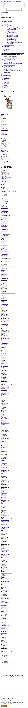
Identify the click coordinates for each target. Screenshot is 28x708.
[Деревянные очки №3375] (5, 226)
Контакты (6, 49)
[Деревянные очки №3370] (2, 340)
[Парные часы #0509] (5, 363)
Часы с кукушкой (11, 40)
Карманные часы (11, 32)
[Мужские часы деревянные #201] (5, 602)
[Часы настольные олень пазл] (5, 130)
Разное (2, 190)
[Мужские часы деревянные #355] (5, 420)
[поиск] (1, 14)
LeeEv (5, 85)
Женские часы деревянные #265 (5, 556)
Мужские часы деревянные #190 (5, 633)
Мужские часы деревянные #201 (5, 607)
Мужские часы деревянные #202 (5, 583)
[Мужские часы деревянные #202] (5, 578)
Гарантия (6, 46)
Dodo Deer (6, 82)
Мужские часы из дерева (13, 28)
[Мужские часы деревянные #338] (5, 497)
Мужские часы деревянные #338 (5, 501)
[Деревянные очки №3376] (5, 208)
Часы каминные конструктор (4, 150)
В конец (6, 201)
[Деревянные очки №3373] (5, 275)
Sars (2, 186)
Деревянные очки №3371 (4, 325)
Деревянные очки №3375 (4, 230)
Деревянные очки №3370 (4, 343)
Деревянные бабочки (12, 35)
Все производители (6, 177)
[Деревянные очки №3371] (5, 321)
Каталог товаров (8, 25)
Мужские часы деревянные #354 (5, 447)
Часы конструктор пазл (13, 29)
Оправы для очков (12, 38)
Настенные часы (11, 39)
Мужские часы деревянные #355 (5, 424)
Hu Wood (6, 83)
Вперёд (6, 199)
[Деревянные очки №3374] (5, 251)
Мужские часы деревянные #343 (5, 472)
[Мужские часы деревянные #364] (5, 390)
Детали (2, 121)
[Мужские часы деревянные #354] (5, 442)
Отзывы (6, 50)
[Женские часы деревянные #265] (5, 551)
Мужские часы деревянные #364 (5, 394)
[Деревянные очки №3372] (5, 301)
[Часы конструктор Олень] (9, 109)
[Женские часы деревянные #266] (5, 524)
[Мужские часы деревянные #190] (5, 628)
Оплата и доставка (9, 45)
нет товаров (8, 20)
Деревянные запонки (12, 36)
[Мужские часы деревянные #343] (5, 467)
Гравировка (7, 47)
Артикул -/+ (4, 172)
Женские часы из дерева (13, 27)
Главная (6, 24)
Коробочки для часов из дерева (15, 42)
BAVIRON (6, 78)
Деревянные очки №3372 (4, 305)
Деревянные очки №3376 (4, 211)
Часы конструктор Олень (4, 114)
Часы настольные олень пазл (4, 134)
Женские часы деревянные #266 (5, 529)
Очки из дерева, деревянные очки (16, 33)
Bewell (5, 79)
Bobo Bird (6, 80)
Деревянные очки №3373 (4, 279)
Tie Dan (6, 86)
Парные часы (10, 31)
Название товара (5, 173)
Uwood (5, 87)
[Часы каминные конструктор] (5, 146)
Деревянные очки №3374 (4, 254)
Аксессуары (10, 43)
